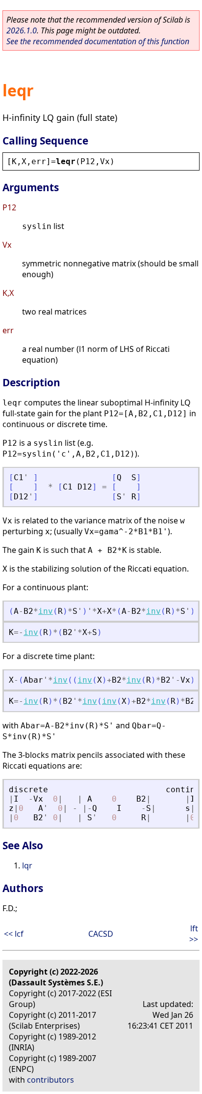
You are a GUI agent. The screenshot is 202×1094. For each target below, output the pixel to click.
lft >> (193, 934)
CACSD (100, 933)
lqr (27, 865)
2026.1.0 (21, 30)
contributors (50, 1079)
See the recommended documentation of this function (97, 41)
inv (45, 611)
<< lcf (14, 933)
